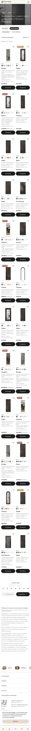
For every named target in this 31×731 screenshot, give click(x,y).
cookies (13, 712)
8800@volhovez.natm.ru (18, 706)
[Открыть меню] (28, 2)
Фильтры (25, 37)
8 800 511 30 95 (15, 702)
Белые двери (5, 32)
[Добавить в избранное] (13, 47)
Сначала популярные (7, 37)
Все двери (5, 28)
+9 (12, 65)
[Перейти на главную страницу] (6, 2)
